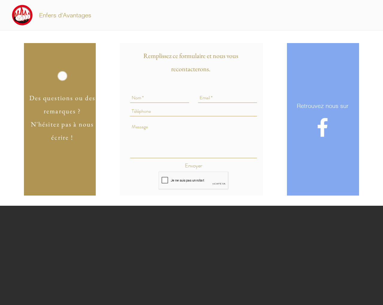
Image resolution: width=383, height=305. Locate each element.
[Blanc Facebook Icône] (322, 127)
